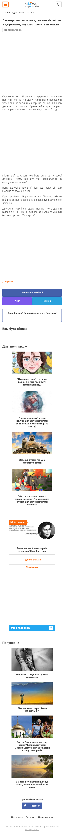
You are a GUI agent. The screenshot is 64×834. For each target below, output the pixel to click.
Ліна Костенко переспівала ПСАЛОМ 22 (32, 709)
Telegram (46, 300)
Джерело (7, 281)
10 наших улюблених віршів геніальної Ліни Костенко (32, 549)
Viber (17, 300)
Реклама (30, 817)
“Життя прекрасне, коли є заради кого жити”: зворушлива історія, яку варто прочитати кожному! (32, 500)
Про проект (17, 817)
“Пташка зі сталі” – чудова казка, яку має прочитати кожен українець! (32, 381)
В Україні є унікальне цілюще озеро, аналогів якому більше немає (32, 784)
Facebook (35, 805)
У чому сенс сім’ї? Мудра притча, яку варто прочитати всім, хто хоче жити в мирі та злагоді (32, 422)
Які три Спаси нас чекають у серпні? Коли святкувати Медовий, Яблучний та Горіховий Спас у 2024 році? (32, 746)
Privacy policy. (32, 829)
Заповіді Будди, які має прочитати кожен (32, 461)
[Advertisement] (32, 67)
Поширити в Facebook (32, 292)
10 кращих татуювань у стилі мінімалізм (32, 676)
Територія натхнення (13, 30)
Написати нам (45, 817)
